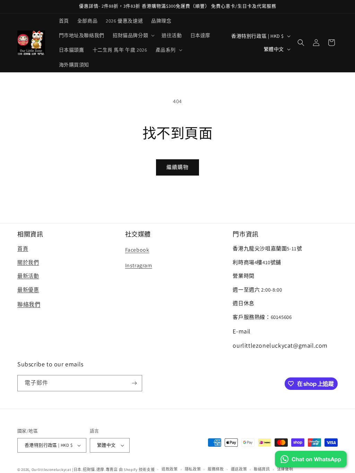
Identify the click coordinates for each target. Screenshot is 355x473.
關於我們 (28, 262)
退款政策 (170, 469)
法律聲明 (285, 469)
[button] (133, 35)
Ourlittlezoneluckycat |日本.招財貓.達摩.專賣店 (75, 469)
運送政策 (239, 469)
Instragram (138, 265)
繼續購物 (177, 167)
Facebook (137, 249)
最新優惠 (28, 289)
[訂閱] (134, 383)
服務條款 (216, 469)
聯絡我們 (28, 304)
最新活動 (28, 276)
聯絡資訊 (262, 469)
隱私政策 (193, 469)
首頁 (22, 248)
